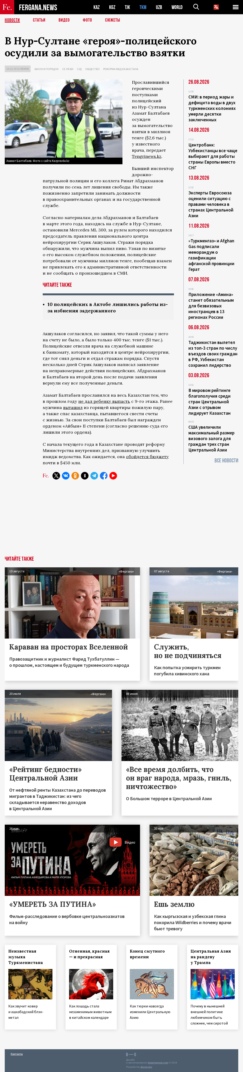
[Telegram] (94, 476)
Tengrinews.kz (146, 156)
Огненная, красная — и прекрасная (89, 954)
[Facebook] (103, 476)
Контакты (17, 1054)
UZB (159, 7)
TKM (143, 7)
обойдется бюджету (147, 456)
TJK (127, 7)
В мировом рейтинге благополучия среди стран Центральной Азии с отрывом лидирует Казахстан (209, 401)
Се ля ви (67, 69)
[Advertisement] (121, 520)
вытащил (73, 407)
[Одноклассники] (75, 476)
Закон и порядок (46, 69)
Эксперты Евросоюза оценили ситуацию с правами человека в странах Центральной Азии (211, 204)
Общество (92, 69)
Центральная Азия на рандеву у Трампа (211, 957)
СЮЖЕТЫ (112, 20)
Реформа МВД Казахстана (120, 69)
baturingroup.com (158, 1062)
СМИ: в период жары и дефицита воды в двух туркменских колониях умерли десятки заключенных (212, 108)
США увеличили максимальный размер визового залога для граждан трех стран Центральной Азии (211, 438)
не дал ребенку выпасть (104, 401)
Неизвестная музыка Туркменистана (25, 957)
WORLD (177, 7)
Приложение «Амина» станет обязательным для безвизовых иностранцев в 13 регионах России (211, 306)
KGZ (112, 7)
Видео (64, 20)
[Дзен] (85, 476)
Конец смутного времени (147, 954)
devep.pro (146, 1067)
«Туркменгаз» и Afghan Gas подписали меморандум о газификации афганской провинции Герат (211, 255)
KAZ (96, 7)
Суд (79, 69)
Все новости (226, 460)
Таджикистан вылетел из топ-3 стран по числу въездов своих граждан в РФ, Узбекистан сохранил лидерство (213, 353)
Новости (12, 20)
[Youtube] (113, 476)
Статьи (39, 20)
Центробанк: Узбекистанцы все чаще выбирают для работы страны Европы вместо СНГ (212, 156)
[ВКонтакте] (66, 476)
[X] (56, 476)
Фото (87, 20)
